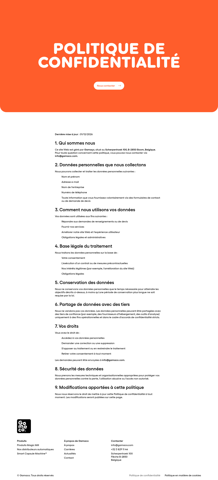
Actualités (70, 453)
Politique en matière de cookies (183, 475)
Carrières (69, 449)
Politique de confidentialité (144, 475)
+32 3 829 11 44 (119, 449)
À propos (69, 445)
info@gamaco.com (122, 445)
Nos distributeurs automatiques (35, 449)
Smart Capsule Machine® (32, 453)
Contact (69, 457)
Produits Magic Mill (28, 445)
